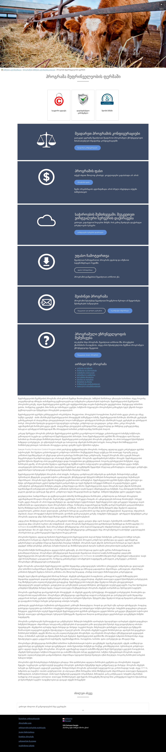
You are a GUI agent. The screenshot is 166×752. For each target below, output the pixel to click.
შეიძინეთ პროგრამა (26, 737)
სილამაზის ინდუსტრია (85, 377)
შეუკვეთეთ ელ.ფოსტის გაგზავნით (90, 310)
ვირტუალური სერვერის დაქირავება (90, 232)
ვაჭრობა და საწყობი (84, 368)
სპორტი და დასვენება (85, 379)
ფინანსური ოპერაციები (86, 373)
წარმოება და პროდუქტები (87, 370)
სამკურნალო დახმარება (86, 375)
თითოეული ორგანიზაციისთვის (88, 386)
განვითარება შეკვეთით (27, 741)
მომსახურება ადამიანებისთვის (88, 384)
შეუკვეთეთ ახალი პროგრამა (88, 355)
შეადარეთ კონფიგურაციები (87, 148)
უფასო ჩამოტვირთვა (85, 270)
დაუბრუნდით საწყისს (26, 746)
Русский (67, 721)
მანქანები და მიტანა (84, 382)
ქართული (68, 719)
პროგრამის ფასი (84, 182)
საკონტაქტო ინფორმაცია (120, 310)
